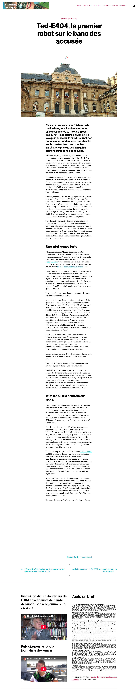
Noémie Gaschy (73, 557)
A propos (115, 5)
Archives (122, 5)
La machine (105, 5)
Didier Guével (86, 452)
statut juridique (52, 262)
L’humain (96, 5)
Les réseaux (86, 5)
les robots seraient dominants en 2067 (72, 267)
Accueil (79, 5)
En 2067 (64, 18)
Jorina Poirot (86, 557)
